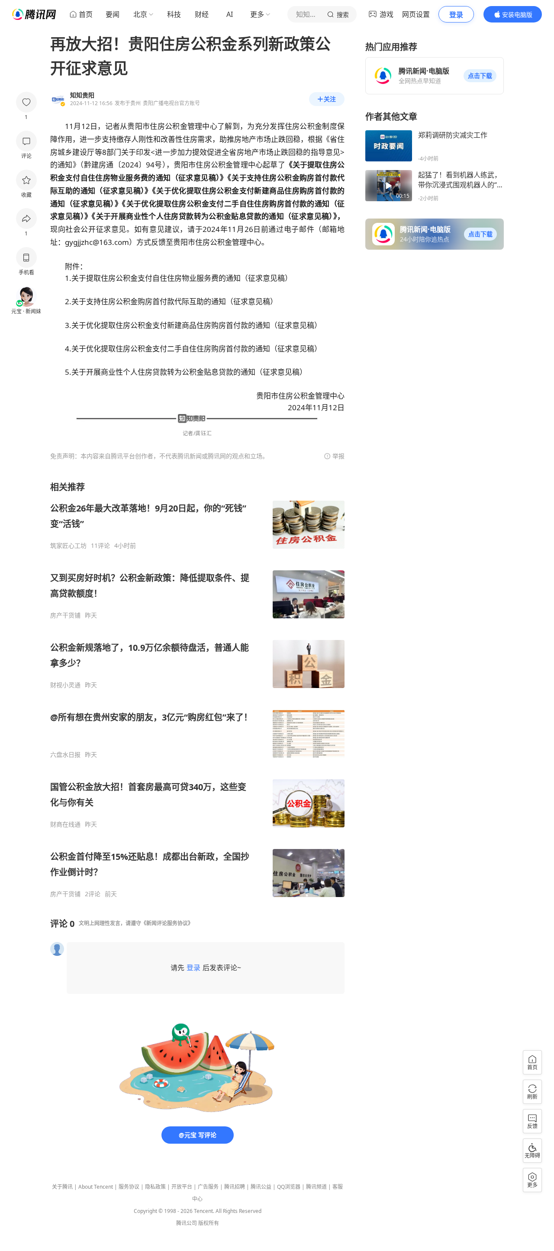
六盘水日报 (65, 755)
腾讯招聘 (234, 1186)
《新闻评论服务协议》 (167, 923)
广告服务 (208, 1186)
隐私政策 (155, 1186)
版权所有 (208, 1223)
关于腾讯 (62, 1186)
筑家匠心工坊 (68, 546)
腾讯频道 (316, 1186)
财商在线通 (65, 824)
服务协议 (129, 1186)
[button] (480, 75)
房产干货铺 (65, 615)
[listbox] (197, 689)
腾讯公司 (186, 1223)
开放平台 (181, 1186)
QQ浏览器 (288, 1186)
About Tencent (95, 1186)
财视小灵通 (65, 685)
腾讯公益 (261, 1186)
